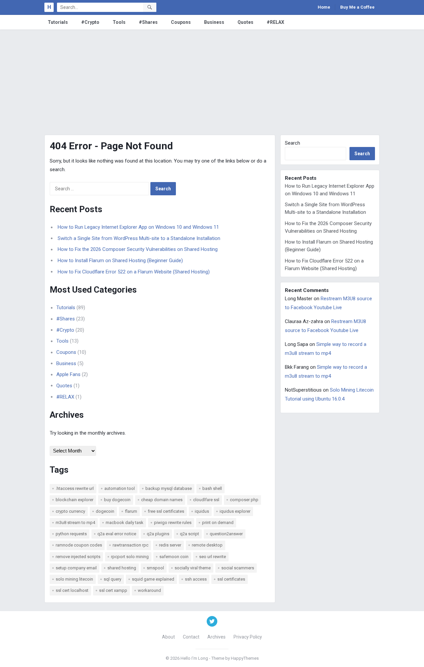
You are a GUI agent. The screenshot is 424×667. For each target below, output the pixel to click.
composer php (244, 499)
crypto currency (70, 511)
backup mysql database (168, 488)
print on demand (218, 522)
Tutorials (58, 22)
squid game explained (153, 579)
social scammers (237, 567)
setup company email (76, 567)
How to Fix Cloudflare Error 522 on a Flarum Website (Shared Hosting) (134, 272)
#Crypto (90, 22)
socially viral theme (193, 567)
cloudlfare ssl (206, 499)
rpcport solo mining (130, 556)
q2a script (189, 533)
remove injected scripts (78, 556)
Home (324, 7)
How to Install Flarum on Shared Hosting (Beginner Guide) (120, 260)
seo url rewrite (212, 556)
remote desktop (207, 545)
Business (214, 22)
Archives (216, 637)
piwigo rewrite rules (172, 522)
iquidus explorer (235, 511)
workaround (149, 590)
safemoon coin (173, 556)
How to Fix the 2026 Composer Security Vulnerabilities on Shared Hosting (138, 249)
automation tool (119, 488)
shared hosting (121, 567)
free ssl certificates (166, 511)
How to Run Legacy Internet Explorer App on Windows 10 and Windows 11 (138, 227)
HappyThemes (245, 658)
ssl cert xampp (113, 590)
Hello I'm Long (194, 658)
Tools (119, 22)
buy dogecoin (117, 499)
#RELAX (275, 22)
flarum (131, 511)
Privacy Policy (248, 637)
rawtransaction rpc (130, 545)
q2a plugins (158, 533)
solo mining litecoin (74, 579)
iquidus (202, 511)
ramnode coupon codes (79, 545)
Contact (191, 637)
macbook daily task (124, 522)
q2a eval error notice (116, 533)
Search (292, 143)
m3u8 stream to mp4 (75, 522)
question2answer (226, 533)
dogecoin (105, 511)
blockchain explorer (74, 499)
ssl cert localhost (72, 590)
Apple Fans (68, 374)
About (168, 637)
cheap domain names (162, 499)
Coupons (181, 22)
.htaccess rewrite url (75, 488)
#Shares (148, 22)
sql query (112, 579)
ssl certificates (231, 579)
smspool (155, 567)
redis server (170, 545)
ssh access (196, 579)
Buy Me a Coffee (357, 7)
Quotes (245, 22)
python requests (71, 533)
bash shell (212, 488)
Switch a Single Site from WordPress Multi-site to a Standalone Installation (139, 238)
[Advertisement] (212, 79)
